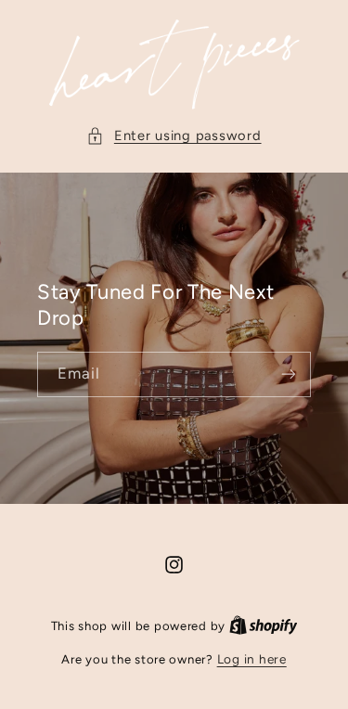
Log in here (252, 658)
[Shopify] (263, 625)
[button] (173, 136)
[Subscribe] (288, 374)
